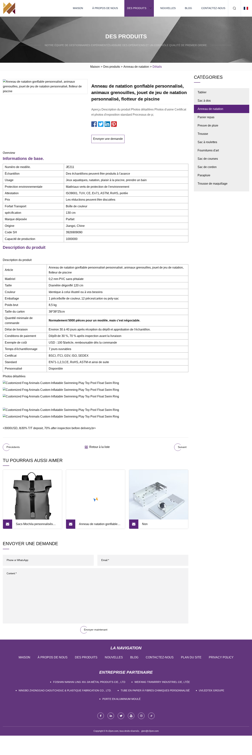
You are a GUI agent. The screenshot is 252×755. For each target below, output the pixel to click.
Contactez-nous (213, 8)
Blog (188, 8)
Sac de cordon (207, 167)
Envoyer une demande (108, 138)
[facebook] (100, 716)
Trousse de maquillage (212, 183)
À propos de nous (105, 8)
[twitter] (121, 716)
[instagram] (141, 716)
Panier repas (206, 117)
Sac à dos (204, 100)
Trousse (203, 133)
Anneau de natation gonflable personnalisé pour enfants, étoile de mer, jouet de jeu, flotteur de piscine (98, 525)
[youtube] (131, 716)
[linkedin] (111, 716)
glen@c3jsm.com (150, 731)
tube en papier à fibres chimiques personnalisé (155, 690)
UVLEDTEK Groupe (211, 690)
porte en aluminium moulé (121, 698)
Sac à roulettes (207, 142)
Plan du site (191, 657)
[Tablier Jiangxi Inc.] (9, 8)
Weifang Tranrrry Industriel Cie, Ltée (162, 681)
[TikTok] (151, 716)
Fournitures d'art (208, 150)
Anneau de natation (136, 66)
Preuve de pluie (208, 125)
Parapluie (204, 175)
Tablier (202, 92)
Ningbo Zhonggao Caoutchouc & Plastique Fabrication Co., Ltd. (65, 690)
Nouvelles (168, 8)
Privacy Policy (221, 657)
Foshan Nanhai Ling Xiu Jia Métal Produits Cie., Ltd (89, 681)
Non (145, 524)
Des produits (136, 8)
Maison (78, 8)
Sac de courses (208, 158)
